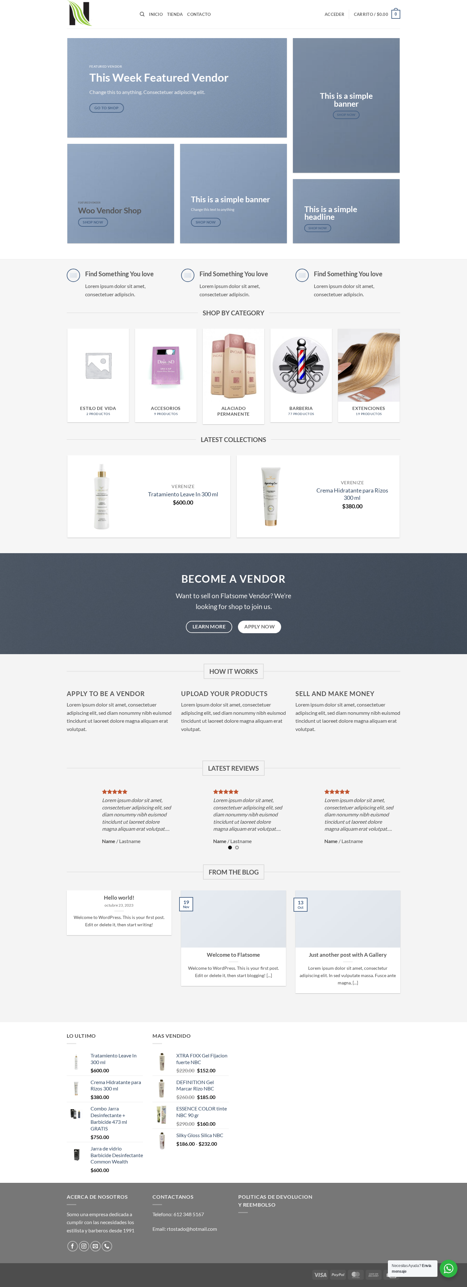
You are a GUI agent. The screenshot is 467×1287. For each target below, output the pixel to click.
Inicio (156, 14)
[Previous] (61, 364)
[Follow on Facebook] (72, 1246)
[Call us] (107, 1246)
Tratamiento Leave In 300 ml (183, 494)
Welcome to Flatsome (233, 955)
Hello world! (119, 898)
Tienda (175, 14)
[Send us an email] (95, 1246)
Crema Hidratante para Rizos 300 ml (352, 494)
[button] (334, 14)
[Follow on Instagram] (84, 1246)
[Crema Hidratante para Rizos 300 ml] (271, 496)
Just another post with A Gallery (348, 955)
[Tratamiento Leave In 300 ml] (101, 496)
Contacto (199, 14)
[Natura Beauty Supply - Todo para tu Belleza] (98, 14)
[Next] (406, 364)
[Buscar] (142, 14)
